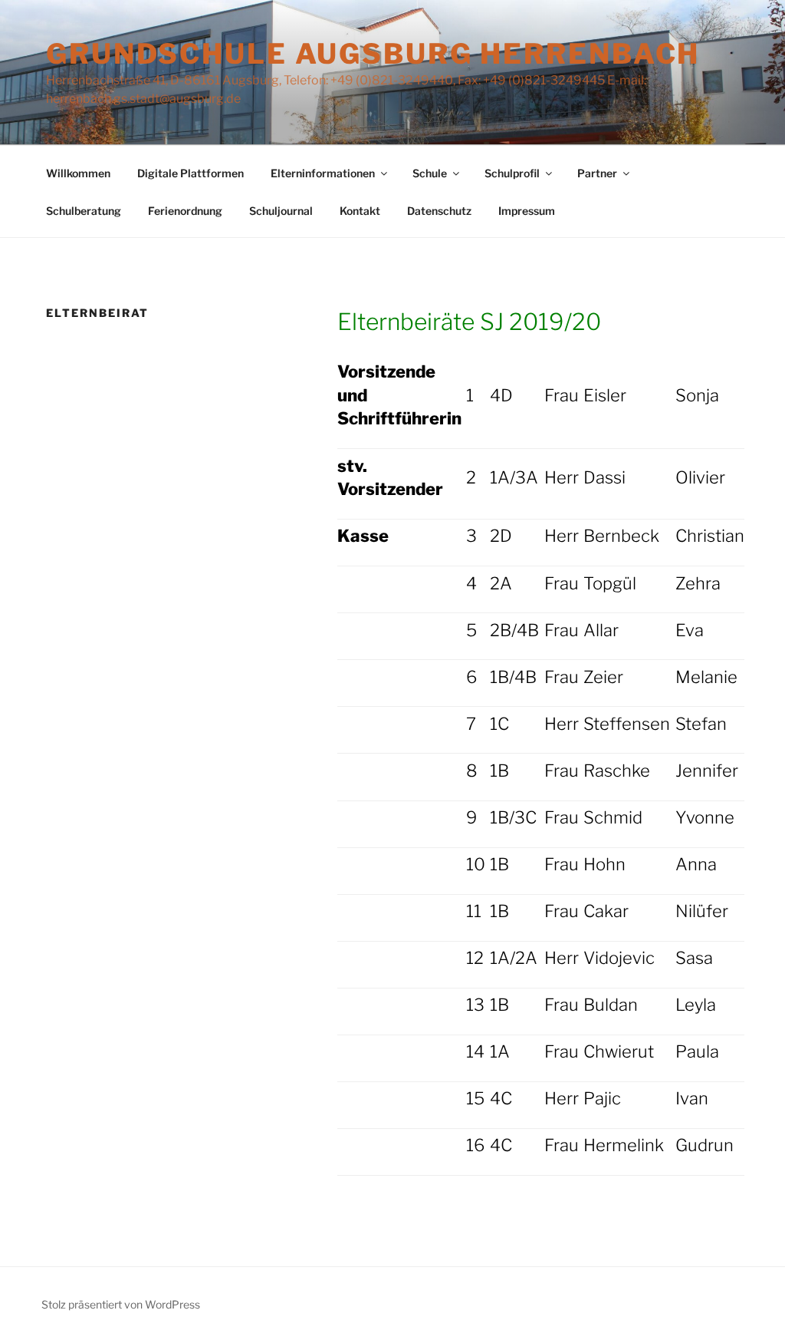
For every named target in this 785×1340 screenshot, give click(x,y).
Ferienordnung (185, 210)
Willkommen (78, 173)
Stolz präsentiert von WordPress (120, 1304)
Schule (429, 173)
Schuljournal (281, 210)
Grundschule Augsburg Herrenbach (373, 54)
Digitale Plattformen (190, 173)
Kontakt (360, 210)
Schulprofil (512, 173)
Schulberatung (83, 210)
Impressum (526, 210)
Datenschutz (439, 210)
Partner (597, 173)
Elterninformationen (323, 173)
